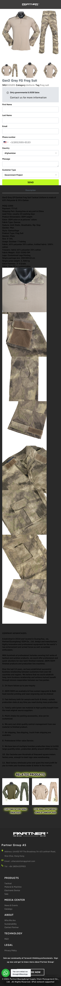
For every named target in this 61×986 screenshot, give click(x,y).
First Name (7, 104)
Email (4, 126)
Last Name (7, 115)
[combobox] (5, 142)
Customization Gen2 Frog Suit (16, 811)
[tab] (30, 190)
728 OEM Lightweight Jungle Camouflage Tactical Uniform (45, 813)
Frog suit (44, 85)
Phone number (8, 137)
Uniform (30, 85)
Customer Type (9, 169)
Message (6, 159)
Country (5, 148)
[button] (5, 32)
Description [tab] (30, 190)
